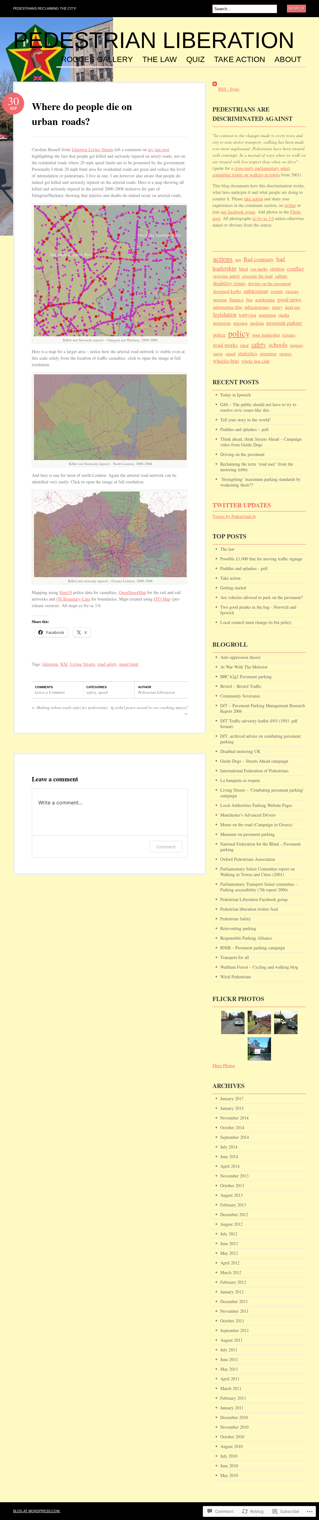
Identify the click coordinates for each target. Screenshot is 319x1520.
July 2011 (228, 1350)
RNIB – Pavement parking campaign (252, 948)
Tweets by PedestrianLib (234, 516)
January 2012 (232, 1292)
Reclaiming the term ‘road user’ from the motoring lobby (256, 466)
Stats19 (65, 592)
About (287, 59)
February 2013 (233, 1205)
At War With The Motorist (243, 667)
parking (257, 323)
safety (91, 692)
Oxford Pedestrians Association (247, 859)
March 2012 (230, 1272)
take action (253, 199)
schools (278, 344)
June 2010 (229, 1466)
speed (103, 692)
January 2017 (232, 1098)
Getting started (233, 588)
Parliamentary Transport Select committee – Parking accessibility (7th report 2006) (259, 887)
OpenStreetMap (132, 592)
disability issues (229, 283)
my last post (158, 149)
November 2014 (234, 1118)
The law (159, 59)
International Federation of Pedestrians (254, 771)
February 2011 (233, 1398)
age (238, 259)
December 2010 (234, 1417)
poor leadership (266, 335)
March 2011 (230, 1388)
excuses (291, 291)
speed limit (128, 664)
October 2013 (232, 1185)
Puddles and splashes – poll (244, 429)
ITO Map (162, 599)
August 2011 (231, 1340)
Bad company (259, 259)
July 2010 (228, 1456)
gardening (265, 299)
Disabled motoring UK (240, 751)
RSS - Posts (228, 89)
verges (285, 353)
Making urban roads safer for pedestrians (70, 707)
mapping (267, 315)
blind (243, 269)
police (219, 334)
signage (296, 345)
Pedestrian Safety (235, 919)
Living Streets (82, 664)
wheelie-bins (226, 360)
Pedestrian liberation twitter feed (249, 909)
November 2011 (234, 1311)
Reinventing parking (238, 928)
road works (225, 344)
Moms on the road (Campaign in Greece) (256, 824)
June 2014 (229, 1156)
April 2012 (230, 1263)
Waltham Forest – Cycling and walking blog (259, 967)
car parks (259, 269)
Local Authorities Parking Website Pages (256, 805)
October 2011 (232, 1321)
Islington (50, 664)
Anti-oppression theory (240, 657)
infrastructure (257, 307)
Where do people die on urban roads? (82, 113)
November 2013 (234, 1176)
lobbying (247, 315)
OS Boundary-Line (73, 599)
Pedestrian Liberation (153, 40)
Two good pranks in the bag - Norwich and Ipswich (258, 610)
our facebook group (238, 212)
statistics (247, 353)
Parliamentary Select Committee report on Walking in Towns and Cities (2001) (257, 871)
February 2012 (233, 1282)
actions (223, 258)
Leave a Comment (50, 692)
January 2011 (232, 1408)
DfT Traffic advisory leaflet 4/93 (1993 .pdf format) (259, 723)
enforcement (256, 291)
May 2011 (229, 1369)
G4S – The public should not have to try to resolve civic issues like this (258, 407)
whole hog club (255, 361)
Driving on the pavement (242, 454)
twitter (290, 205)
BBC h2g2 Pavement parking (246, 676)
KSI (64, 664)
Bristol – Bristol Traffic (240, 686)
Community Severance (240, 696)
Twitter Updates (241, 505)
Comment (166, 846)
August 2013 (231, 1195)
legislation (224, 314)
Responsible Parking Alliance (246, 938)
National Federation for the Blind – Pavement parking (260, 846)
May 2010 (229, 1475)
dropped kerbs (227, 291)
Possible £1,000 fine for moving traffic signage (261, 559)
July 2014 (228, 1147)
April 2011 (230, 1379)
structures (268, 354)
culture (281, 276)
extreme (220, 300)
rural (244, 345)
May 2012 (229, 1253)
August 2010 (231, 1446)
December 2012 (234, 1214)
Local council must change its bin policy (256, 622)
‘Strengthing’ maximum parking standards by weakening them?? (260, 482)
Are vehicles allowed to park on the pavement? (261, 597)
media (284, 315)
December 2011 (234, 1301)
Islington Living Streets (92, 149)
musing (240, 323)
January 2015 (232, 1108)
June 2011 (229, 1359)
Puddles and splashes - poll (244, 568)
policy (239, 333)
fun (249, 299)
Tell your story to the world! (245, 420)
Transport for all (234, 957)
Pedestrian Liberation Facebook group (254, 899)
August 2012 (231, 1224)
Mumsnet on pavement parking (247, 834)
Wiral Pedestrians (235, 977)
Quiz (195, 59)
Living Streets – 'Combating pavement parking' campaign (262, 792)
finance (236, 299)
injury (277, 307)
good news (289, 299)
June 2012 (229, 1243)
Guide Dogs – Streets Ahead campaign (254, 761)
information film (227, 307)
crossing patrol (226, 276)
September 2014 (234, 1137)
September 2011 (234, 1330)
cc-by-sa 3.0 (263, 218)
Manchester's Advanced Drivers (248, 815)
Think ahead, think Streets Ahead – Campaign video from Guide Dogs (261, 442)
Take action (239, 59)
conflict (295, 268)
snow (218, 353)
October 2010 (232, 1437)
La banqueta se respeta (240, 780)
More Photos (223, 1065)
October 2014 (232, 1127)
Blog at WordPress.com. (36, 1511)
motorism (222, 323)
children (277, 269)
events (277, 291)
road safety (107, 664)
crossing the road (257, 276)
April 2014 (230, 1166)
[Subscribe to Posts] (214, 89)
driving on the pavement (269, 283)
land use (292, 307)
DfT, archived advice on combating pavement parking (260, 739)
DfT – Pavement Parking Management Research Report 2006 (262, 708)
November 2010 (234, 1427)
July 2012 (228, 1234)
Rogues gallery (97, 59)
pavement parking (284, 322)
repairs (288, 335)
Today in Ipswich (235, 395)
